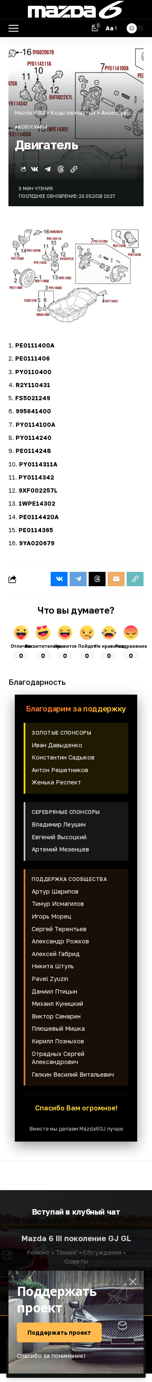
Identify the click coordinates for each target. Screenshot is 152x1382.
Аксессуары (31, 126)
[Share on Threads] (61, 169)
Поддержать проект (59, 1332)
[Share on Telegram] (48, 169)
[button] (15, 28)
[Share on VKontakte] (35, 169)
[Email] (116, 579)
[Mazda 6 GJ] (76, 10)
